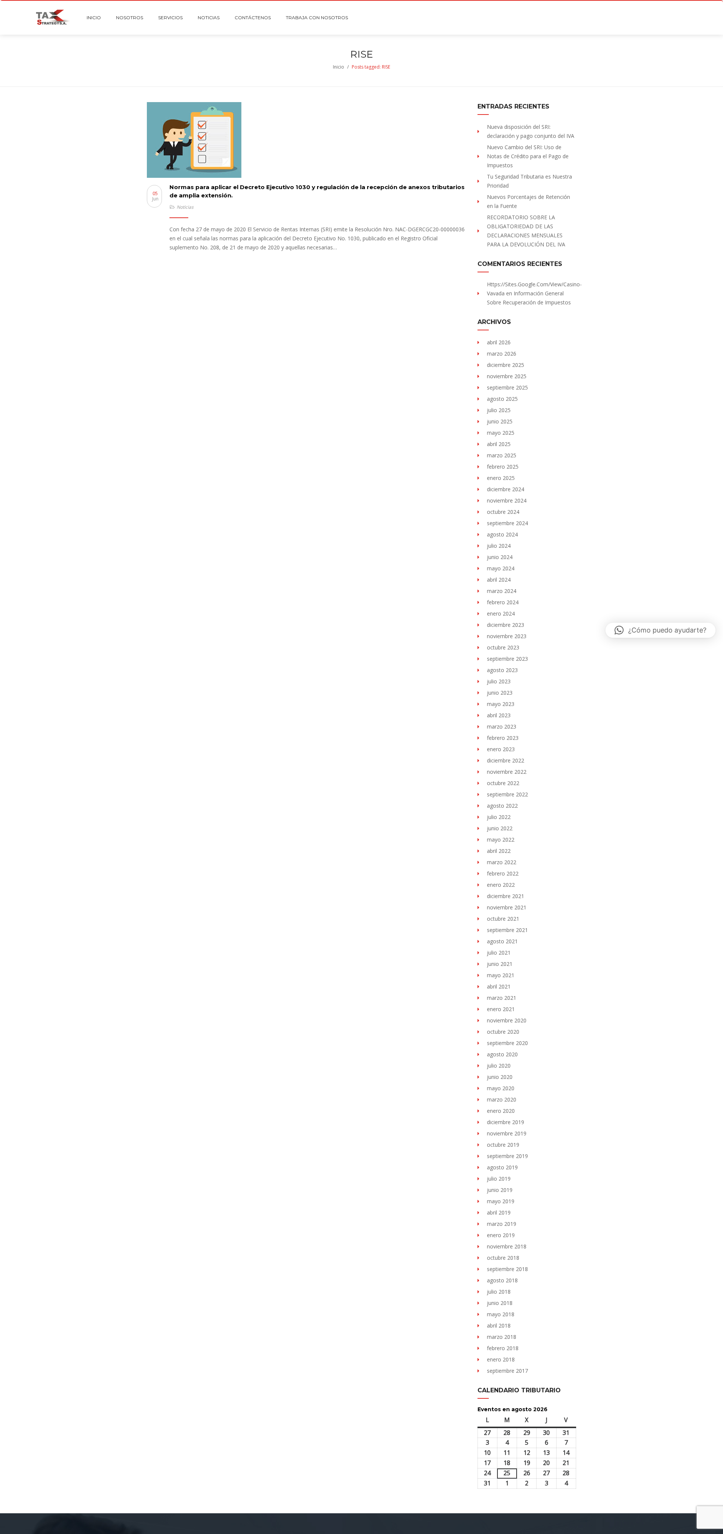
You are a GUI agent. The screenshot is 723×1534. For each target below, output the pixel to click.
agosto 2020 (502, 1054)
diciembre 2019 (505, 1122)
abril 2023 (499, 715)
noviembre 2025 (506, 376)
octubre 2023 (503, 647)
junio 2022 (500, 828)
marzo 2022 (501, 862)
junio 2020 (500, 1076)
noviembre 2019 (506, 1133)
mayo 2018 (500, 1314)
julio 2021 (499, 952)
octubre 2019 (503, 1144)
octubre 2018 (503, 1257)
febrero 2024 (503, 602)
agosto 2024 (502, 534)
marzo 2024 (501, 590)
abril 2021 (499, 986)
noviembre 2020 (506, 1020)
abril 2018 (499, 1325)
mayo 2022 (500, 839)
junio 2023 (500, 692)
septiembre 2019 (507, 1156)
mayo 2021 (500, 975)
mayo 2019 (500, 1201)
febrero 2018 (503, 1348)
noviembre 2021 (506, 907)
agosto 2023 (502, 670)
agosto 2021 (502, 941)
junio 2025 (500, 421)
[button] (660, 630)
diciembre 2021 (505, 896)
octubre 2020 (503, 1031)
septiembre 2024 (507, 523)
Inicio (338, 67)
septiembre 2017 (507, 1370)
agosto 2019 (502, 1167)
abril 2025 (499, 444)
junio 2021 (500, 963)
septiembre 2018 (507, 1269)
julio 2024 (499, 545)
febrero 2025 (503, 466)
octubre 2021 (503, 918)
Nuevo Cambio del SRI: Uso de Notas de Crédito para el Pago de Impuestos (528, 156)
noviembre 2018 (506, 1246)
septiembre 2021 (507, 930)
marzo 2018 (501, 1336)
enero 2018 (501, 1359)
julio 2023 (499, 681)
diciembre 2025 (505, 364)
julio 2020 (499, 1065)
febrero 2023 (503, 737)
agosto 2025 (502, 398)
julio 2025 (499, 410)
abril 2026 (499, 342)
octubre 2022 (503, 783)
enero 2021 (501, 1009)
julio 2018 (499, 1291)
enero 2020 (501, 1110)
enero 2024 (501, 613)
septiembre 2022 (507, 794)
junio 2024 (500, 557)
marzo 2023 (501, 726)
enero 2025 (501, 477)
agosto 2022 (502, 805)
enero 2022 (501, 884)
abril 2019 (499, 1212)
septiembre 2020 (507, 1043)
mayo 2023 (500, 703)
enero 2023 (501, 749)
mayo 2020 (500, 1088)
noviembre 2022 (506, 771)
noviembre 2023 (506, 636)
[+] (306, 140)
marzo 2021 (501, 997)
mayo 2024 (500, 568)
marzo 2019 (501, 1223)
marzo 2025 (501, 455)
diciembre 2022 (505, 760)
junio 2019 (500, 1189)
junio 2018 (500, 1302)
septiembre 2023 (507, 658)
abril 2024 (499, 579)
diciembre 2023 (505, 624)
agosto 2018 (502, 1280)
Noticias (185, 207)
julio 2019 (499, 1178)
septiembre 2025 (507, 387)
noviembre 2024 (506, 500)
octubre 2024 (503, 511)
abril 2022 (499, 850)
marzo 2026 (501, 353)
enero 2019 (501, 1235)
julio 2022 (499, 816)
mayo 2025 (500, 432)
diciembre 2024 (505, 489)
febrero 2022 (503, 873)
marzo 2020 (501, 1099)
